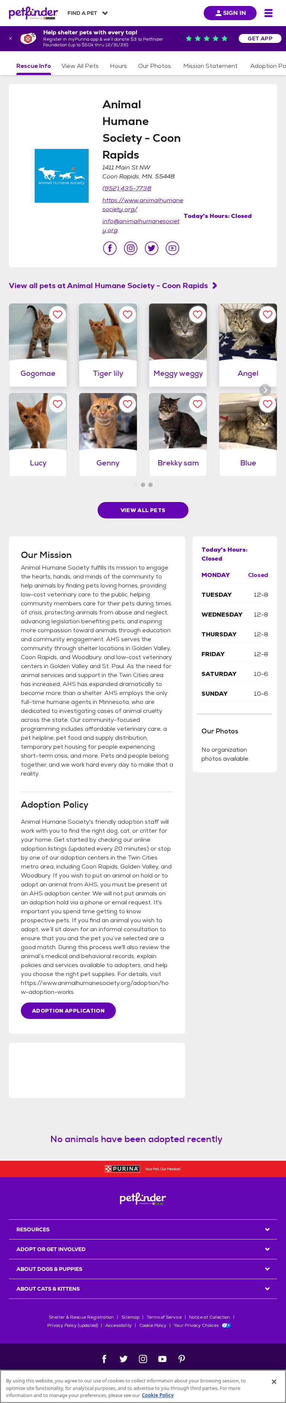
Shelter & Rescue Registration (81, 1317)
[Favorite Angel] (267, 314)
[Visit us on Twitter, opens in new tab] (151, 248)
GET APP (260, 38)
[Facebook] (104, 1359)
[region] (143, 1386)
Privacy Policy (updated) (72, 1325)
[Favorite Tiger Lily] (127, 314)
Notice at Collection (209, 1317)
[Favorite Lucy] (57, 404)
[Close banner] (10, 38)
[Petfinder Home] (33, 13)
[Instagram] (143, 1359)
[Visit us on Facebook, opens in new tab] (109, 248)
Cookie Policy (152, 1325)
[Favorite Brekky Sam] (197, 404)
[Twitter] (124, 1359)
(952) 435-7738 (127, 188)
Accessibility (118, 1325)
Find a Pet (82, 13)
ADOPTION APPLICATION (68, 1010)
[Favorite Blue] (267, 404)
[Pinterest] (182, 1359)
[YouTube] (162, 1359)
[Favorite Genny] (127, 404)
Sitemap (130, 1317)
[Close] (274, 1382)
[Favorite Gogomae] (57, 314)
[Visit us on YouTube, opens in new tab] (172, 248)
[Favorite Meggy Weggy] (197, 314)
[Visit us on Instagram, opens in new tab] (130, 248)
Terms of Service (164, 1317)
